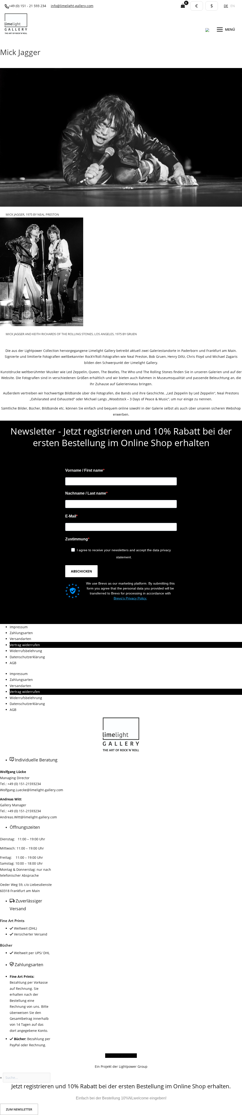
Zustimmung (76, 539)
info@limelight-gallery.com (72, 6)
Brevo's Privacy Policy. (130, 598)
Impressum (19, 627)
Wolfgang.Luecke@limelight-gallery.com (31, 790)
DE (226, 6)
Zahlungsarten (21, 633)
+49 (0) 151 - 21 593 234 (27, 6)
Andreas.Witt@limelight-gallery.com (28, 817)
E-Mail (70, 516)
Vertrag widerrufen (25, 645)
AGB (13, 663)
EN (232, 6)
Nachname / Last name (85, 493)
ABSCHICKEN (81, 571)
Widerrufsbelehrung (26, 651)
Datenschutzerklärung (27, 657)
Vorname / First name (84, 470)
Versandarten (20, 639)
